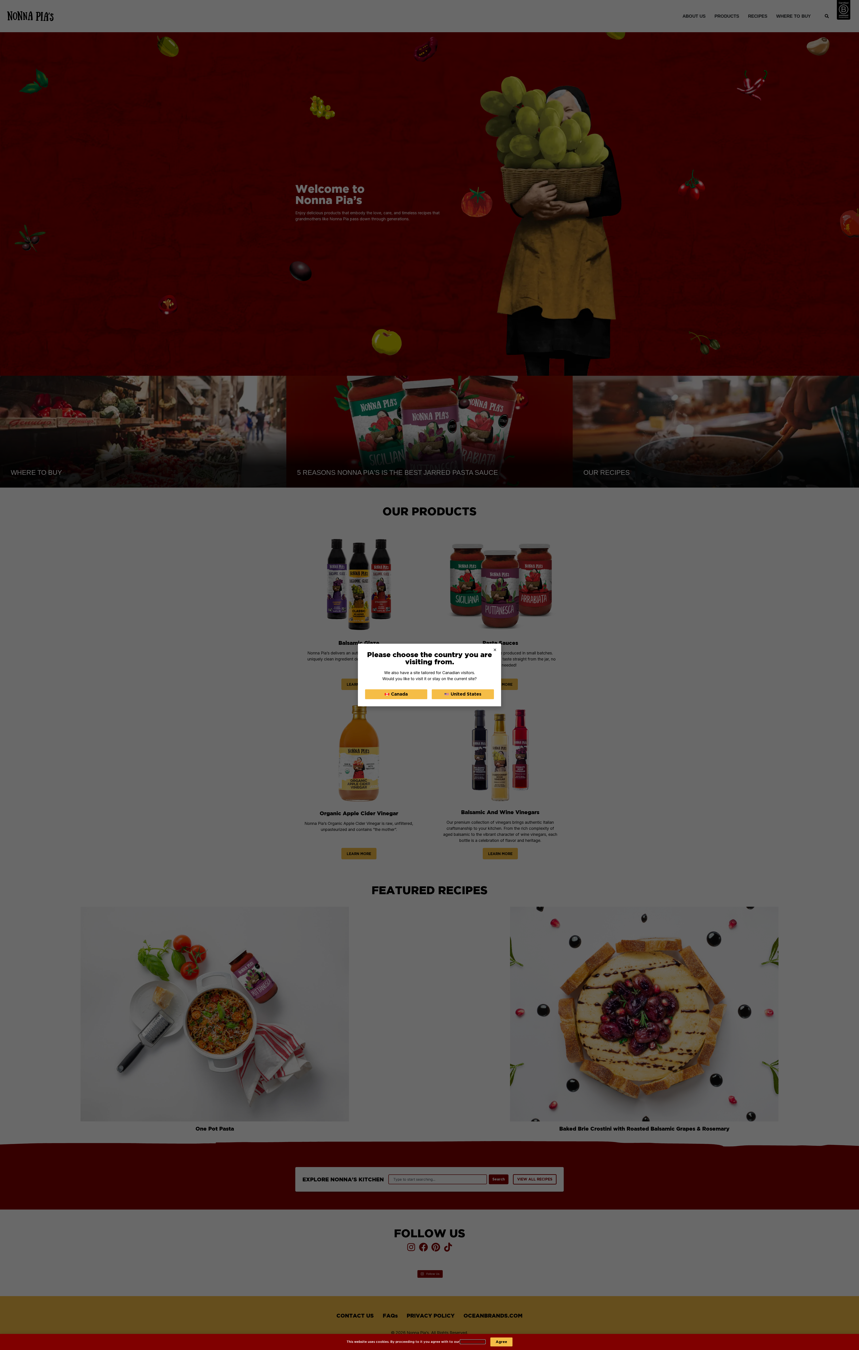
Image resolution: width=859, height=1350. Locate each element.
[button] (495, 650)
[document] (429, 675)
